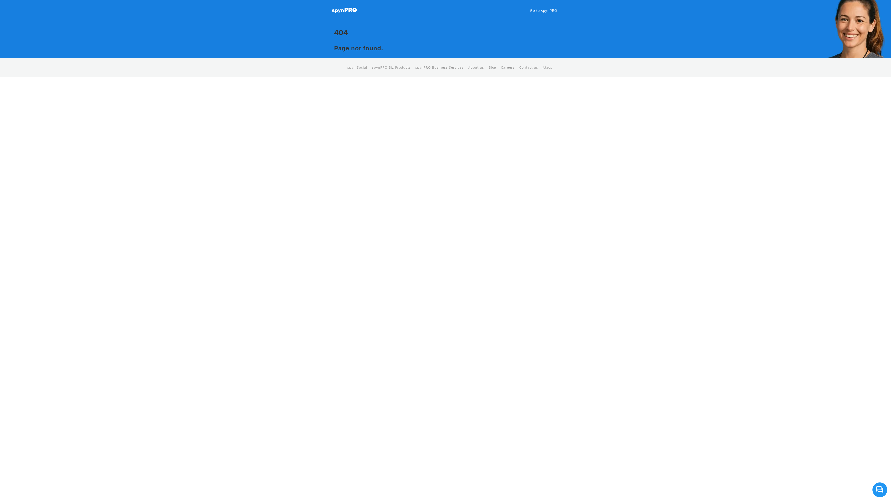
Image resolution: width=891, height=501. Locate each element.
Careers (508, 67)
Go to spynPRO (543, 10)
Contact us (528, 67)
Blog (492, 67)
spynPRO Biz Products (391, 67)
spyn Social (357, 67)
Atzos (547, 67)
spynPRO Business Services (439, 67)
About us (476, 67)
